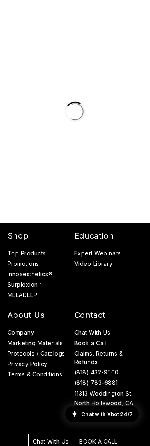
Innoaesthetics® (30, 274)
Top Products (27, 253)
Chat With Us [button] (92, 332)
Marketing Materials (35, 343)
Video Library (93, 263)
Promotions (23, 263)
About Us (26, 315)
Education (94, 236)
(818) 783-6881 (96, 382)
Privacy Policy (28, 363)
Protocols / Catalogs (36, 353)
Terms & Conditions (35, 374)
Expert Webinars (97, 253)
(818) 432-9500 (96, 372)
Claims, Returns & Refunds (98, 357)
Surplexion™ (25, 284)
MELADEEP (23, 294)
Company (21, 332)
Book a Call (90, 343)
